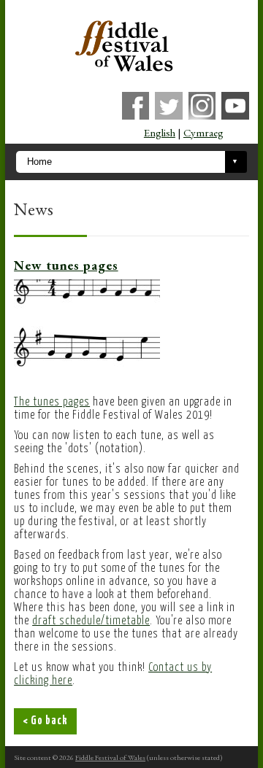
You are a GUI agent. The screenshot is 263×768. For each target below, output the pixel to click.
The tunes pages (52, 402)
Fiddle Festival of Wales (110, 757)
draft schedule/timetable (91, 621)
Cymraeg (203, 132)
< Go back (45, 720)
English (159, 132)
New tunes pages (66, 265)
